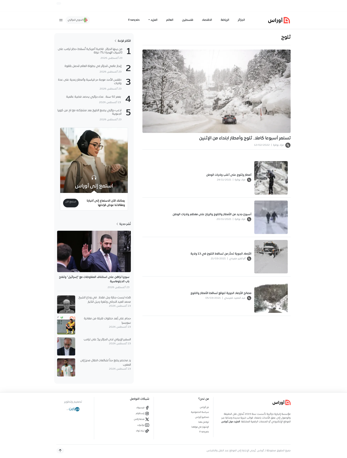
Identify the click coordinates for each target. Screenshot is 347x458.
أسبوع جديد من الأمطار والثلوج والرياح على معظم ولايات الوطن (211, 214)
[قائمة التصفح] (60, 20)
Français (134, 20)
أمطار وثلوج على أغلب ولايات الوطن (228, 175)
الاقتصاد (207, 20)
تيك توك (140, 430)
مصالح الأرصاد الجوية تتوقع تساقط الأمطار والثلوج (220, 293)
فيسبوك (140, 407)
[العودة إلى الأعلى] (60, 451)
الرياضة (225, 20)
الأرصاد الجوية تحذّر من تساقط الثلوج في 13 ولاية (220, 254)
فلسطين (187, 20)
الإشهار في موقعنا (200, 427)
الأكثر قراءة (124, 41)
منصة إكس (139, 419)
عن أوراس (204, 407)
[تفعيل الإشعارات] (58, 3)
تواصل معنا (203, 422)
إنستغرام (140, 413)
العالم (169, 20)
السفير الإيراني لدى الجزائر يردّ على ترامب (107, 339)
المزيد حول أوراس (230, 421)
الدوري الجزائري (75, 20)
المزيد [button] (154, 20)
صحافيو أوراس (202, 417)
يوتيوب (141, 425)
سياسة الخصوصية (200, 412)
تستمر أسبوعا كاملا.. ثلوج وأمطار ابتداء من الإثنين (245, 138)
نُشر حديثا (125, 224)
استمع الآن (70, 201)
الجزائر (241, 20)
